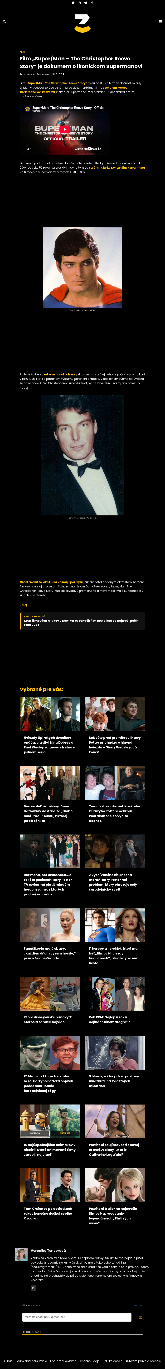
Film (22, 52)
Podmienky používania (31, 1361)
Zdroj (23, 605)
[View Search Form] (3, 21)
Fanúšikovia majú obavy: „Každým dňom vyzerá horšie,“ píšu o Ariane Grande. (50, 953)
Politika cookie (112, 1361)
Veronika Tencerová (38, 74)
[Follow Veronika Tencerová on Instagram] (33, 1288)
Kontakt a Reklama (63, 1361)
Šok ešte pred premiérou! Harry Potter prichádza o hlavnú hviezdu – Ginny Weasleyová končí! (115, 744)
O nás (8, 1361)
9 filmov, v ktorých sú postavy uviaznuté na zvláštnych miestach (114, 1081)
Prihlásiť (137, 1305)
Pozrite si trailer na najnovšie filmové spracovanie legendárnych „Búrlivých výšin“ (113, 1215)
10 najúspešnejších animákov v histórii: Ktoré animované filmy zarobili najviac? (50, 1150)
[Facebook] (73, 2)
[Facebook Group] (85, 2)
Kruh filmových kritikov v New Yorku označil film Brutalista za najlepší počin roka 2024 (81, 623)
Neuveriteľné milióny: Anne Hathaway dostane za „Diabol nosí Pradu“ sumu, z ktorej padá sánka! (48, 813)
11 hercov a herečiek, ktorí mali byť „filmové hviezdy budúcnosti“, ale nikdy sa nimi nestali (114, 955)
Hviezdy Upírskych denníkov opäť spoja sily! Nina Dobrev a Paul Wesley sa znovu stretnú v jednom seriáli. (49, 744)
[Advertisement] (82, 202)
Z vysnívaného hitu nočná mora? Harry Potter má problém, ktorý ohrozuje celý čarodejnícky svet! (113, 882)
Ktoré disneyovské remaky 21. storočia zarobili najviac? (48, 1019)
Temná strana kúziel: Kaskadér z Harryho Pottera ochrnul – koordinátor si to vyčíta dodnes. (115, 813)
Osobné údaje (90, 1361)
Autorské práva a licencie (143, 1361)
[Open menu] (161, 22)
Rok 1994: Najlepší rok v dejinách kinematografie (110, 1019)
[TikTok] (92, 2)
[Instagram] (79, 2)
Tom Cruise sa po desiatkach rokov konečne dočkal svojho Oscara (48, 1213)
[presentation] (50, 714)
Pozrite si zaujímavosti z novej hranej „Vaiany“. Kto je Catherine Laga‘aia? (114, 1150)
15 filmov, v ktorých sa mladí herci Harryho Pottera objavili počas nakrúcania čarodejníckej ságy (48, 1083)
